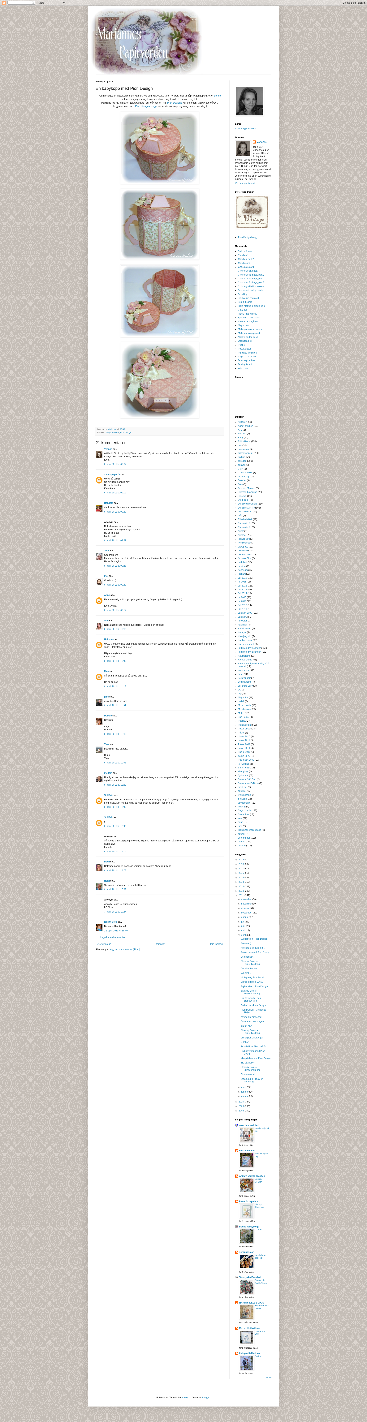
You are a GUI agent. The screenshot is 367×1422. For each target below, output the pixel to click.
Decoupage (244, 476)
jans (106, 696)
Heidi (107, 880)
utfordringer (244, 837)
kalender (242, 624)
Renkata (108, 503)
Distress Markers (246, 488)
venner (241, 841)
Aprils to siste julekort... (253, 948)
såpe (240, 822)
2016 (241, 873)
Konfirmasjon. (245, 640)
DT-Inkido (243, 500)
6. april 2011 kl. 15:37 (115, 889)
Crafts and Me (245, 472)
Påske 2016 (244, 752)
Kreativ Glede (245, 659)
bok (240, 445)
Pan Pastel (243, 717)
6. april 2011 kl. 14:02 (115, 870)
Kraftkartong (244, 656)
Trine (107, 550)
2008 (241, 1110)
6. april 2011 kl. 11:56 (115, 762)
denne (217, 95)
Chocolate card (246, 267)
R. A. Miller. (243, 764)
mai (243, 930)
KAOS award (244, 628)
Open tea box (245, 341)
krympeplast (244, 670)
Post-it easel (244, 348)
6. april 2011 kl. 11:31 (115, 705)
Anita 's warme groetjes (252, 1176)
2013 (241, 886)
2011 (241, 895)
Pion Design (125, 432)
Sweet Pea (243, 814)
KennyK (242, 632)
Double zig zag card (248, 298)
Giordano (243, 550)
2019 (241, 859)
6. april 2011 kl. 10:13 (115, 629)
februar (245, 1091)
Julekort (245, 1042)
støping (242, 806)
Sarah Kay (243, 767)
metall (241, 701)
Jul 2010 (242, 578)
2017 (241, 868)
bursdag (242, 461)
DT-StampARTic (246, 507)
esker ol (115, 432)
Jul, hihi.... (246, 973)
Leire (240, 674)
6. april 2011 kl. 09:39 (115, 511)
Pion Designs (174, 102)
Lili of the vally (245, 686)
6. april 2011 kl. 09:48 (115, 566)
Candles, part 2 (246, 259)
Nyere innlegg (104, 944)
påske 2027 (244, 756)
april (243, 935)
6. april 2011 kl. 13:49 (115, 826)
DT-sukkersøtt (245, 511)
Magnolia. (243, 697)
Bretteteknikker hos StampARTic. (251, 999)
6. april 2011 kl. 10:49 (115, 661)
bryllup (241, 457)
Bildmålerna (244, 441)
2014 (241, 882)
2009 (241, 1106)
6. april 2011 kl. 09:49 (115, 584)
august (245, 917)
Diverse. (242, 496)
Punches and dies (247, 352)
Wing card (243, 368)
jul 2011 (242, 581)
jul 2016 (242, 601)
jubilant (242, 574)
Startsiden (160, 944)
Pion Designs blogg (146, 106)
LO (239, 689)
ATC (240, 429)
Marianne (262, 142)
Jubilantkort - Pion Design (254, 939)
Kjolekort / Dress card (249, 317)
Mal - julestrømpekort (249, 333)
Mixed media (244, 705)
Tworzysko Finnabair (250, 1277)
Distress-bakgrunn (247, 492)
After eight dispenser (251, 1017)
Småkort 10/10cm (247, 779)
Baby (108, 432)
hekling (242, 566)
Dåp (240, 515)
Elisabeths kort (247, 1150)
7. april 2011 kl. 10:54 (115, 911)
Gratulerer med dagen (252, 1021)
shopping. (243, 771)
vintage (242, 845)
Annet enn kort (245, 426)
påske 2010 (244, 736)
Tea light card (245, 364)
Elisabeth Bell (245, 519)
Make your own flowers (250, 329)
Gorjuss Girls (244, 558)
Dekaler (242, 480)
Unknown (109, 639)
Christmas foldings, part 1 (251, 274)
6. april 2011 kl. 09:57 (115, 610)
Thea (107, 744)
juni (243, 926)
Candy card (244, 263)
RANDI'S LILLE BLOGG (251, 1302)
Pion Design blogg (247, 237)
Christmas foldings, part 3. (251, 282)
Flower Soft (244, 539)
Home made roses (247, 313)
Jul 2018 (242, 609)
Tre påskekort (248, 1062)
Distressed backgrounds (250, 290)
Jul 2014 (242, 593)
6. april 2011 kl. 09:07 (115, 464)
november (246, 903)
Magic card (243, 325)
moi (106, 576)
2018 (241, 864)
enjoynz (186, 1397)
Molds (241, 713)
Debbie (108, 715)
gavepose (243, 546)
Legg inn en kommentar (112, 937)
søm (240, 818)
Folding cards (245, 302)
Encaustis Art (244, 527)
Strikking (242, 798)
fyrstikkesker (244, 542)
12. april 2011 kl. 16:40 (116, 930)
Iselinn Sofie (110, 922)
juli (243, 921)
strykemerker (244, 802)
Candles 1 (243, 255)
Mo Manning (244, 709)
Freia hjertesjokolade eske (252, 306)
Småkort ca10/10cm (248, 783)
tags (240, 826)
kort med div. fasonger (249, 648)
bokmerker (243, 449)
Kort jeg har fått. (246, 644)
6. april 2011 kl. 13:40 (115, 807)
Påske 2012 (244, 744)
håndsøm (243, 570)
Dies (240, 484)
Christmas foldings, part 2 (251, 278)
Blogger (206, 1397)
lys (239, 693)
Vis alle (268, 1377)
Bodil (107, 861)
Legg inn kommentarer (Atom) (124, 949)
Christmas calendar (248, 270)
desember (246, 899)
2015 (241, 877)
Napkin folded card (248, 337)
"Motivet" (242, 422)
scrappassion (246, 1252)
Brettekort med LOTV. (252, 982)
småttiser (242, 787)
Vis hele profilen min (245, 183)
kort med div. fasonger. (249, 652)
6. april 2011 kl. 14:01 (115, 851)
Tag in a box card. (247, 356)
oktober (245, 908)
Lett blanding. (245, 682)
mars (244, 1087)
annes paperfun (112, 474)
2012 (241, 891)
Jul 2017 (242, 605)
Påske (241, 732)
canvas (241, 465)
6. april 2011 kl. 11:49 (115, 734)
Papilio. (242, 721)
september (247, 912)
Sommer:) (246, 943)
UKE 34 (258, 1229)
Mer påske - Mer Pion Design (256, 1058)
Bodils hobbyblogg (249, 1226)
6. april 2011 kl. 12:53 (115, 785)
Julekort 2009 (245, 613)
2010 (241, 1101)
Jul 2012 (242, 585)
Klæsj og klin (244, 636)
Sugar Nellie (244, 810)
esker (241, 531)
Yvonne (108, 449)
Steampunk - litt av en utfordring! (252, 1080)
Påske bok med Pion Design (255, 952)
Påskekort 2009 (246, 759)
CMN (240, 468)
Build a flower (245, 251)
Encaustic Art (244, 523)
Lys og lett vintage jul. (252, 1037)
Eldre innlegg (216, 944)
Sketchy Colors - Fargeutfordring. (250, 962)
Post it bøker (244, 728)
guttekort (242, 562)
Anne (107, 595)
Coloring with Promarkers (251, 286)
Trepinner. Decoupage (249, 830)
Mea (106, 671)
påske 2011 (244, 740)
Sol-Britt (108, 795)
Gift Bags (242, 309)
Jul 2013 (242, 589)
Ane (106, 620)
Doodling (243, 294)
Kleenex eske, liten (248, 321)
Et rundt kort (247, 957)
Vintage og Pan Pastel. (253, 977)
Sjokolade (243, 775)
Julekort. (242, 617)
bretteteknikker (245, 453)
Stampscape (244, 795)
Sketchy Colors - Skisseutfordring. (251, 992)
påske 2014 (244, 748)
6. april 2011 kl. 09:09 (115, 492)
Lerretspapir (244, 678)
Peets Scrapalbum (249, 1201)
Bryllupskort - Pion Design (254, 986)
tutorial (241, 834)
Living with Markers (249, 1353)
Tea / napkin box (246, 360)
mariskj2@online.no (245, 128)
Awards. (242, 433)
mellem (108, 773)
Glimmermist (244, 554)
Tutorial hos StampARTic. (254, 1046)
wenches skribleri (248, 1125)
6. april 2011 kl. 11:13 (115, 686)
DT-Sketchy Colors (247, 503)
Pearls (241, 345)
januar (244, 1096)
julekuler (242, 620)
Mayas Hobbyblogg (249, 1328)
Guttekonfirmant (249, 968)
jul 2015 (242, 597)
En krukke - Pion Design (253, 1005)
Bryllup (258, 1356)
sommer (242, 791)
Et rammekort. (248, 1074)
